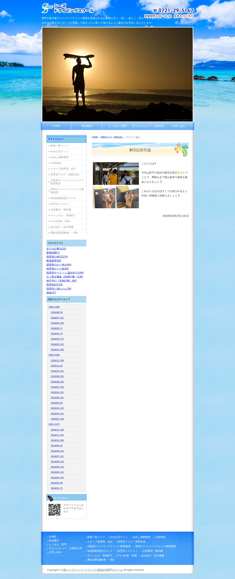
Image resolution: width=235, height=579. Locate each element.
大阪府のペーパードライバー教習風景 (67, 182)
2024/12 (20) (57, 429)
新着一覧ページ (59, 145)
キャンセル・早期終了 (63, 215)
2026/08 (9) (57, 312)
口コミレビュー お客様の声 (148, 127)
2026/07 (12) (57, 317)
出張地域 (56, 163)
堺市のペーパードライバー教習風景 (67, 191)
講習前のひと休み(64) (58, 264)
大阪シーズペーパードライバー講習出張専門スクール (92, 570)
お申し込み (178, 126)
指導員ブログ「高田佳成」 (112, 137)
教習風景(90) (53, 260)
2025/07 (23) (57, 387)
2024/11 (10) (57, 435)
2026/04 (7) (57, 333)
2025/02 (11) (57, 413)
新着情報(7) (53, 252)
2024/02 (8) (57, 483)
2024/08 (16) (57, 451)
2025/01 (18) (57, 419)
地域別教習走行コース (63, 198)
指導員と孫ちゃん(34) (58, 288)
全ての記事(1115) (56, 248)
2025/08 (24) (57, 381)
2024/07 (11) (57, 456)
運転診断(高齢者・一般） (65, 232)
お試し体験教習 (59, 157)
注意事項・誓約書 (61, 209)
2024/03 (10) (57, 477)
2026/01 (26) (57, 349)
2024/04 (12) (57, 472)
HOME (56, 126)
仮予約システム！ (61, 204)
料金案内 (87, 126)
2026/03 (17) (57, 339)
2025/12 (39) (57, 360)
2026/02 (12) (57, 344)
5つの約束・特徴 (60, 221)
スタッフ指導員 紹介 (63, 168)
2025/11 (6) (57, 365)
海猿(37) (51, 292)
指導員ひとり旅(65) (57, 268)
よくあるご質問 (117, 126)
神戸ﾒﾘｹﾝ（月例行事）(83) (61, 280)
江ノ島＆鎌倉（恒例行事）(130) (64, 276)
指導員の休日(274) (57, 256)
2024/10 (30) (57, 440)
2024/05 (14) (57, 467)
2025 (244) (54, 355)
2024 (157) (54, 424)
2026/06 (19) (57, 323)
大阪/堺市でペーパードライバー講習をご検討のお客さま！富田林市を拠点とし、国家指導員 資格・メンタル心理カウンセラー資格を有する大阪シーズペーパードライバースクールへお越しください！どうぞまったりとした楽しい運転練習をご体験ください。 (76, 8)
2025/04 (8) (57, 403)
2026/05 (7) (57, 328)
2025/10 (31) (57, 371)
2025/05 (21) (57, 397)
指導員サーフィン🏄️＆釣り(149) (65, 272)
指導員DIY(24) (54, 284)
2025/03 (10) (57, 408)
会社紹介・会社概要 (62, 227)
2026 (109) (54, 307)
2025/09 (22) (57, 376)
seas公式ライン (60, 151)
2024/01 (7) (57, 488)
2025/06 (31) (57, 392)
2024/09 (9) (57, 445)
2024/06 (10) (57, 461)
